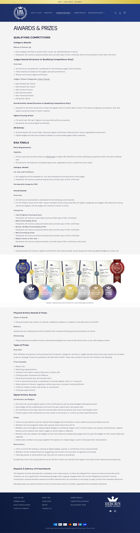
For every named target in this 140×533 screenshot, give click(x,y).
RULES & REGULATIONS (22, 505)
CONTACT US (46, 508)
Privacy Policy (82, 528)
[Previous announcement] (14, 2)
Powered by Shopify (70, 528)
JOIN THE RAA (19, 498)
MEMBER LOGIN (19, 501)
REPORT (45, 505)
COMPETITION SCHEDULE (80, 501)
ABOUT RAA (46, 498)
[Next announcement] (125, 2)
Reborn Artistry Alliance (57, 528)
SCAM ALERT (46, 501)
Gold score (51, 157)
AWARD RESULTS (76, 498)
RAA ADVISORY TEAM (78, 505)
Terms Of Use (91, 528)
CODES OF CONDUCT (21, 508)
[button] (49, 13)
